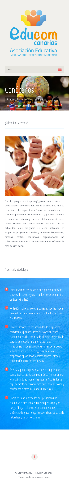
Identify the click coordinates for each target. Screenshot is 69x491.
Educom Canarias (43, 472)
